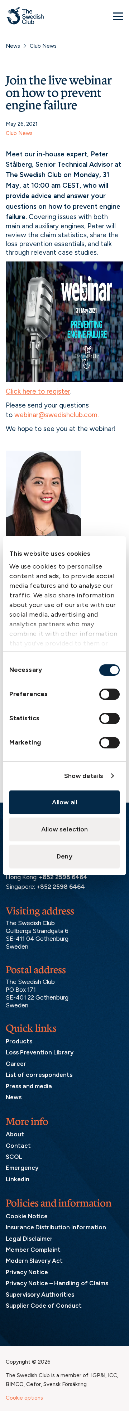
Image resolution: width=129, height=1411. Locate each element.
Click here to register (38, 391)
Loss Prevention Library (39, 1052)
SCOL (14, 1156)
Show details (83, 776)
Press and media (29, 1086)
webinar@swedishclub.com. (56, 415)
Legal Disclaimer (29, 1238)
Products (19, 1041)
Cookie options (24, 1398)
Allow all (64, 802)
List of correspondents (39, 1074)
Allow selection (64, 829)
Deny (64, 856)
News (13, 46)
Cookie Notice (27, 1216)
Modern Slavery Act (34, 1260)
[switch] (109, 694)
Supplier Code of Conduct (44, 1305)
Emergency (22, 1167)
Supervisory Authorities (40, 1294)
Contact (18, 1145)
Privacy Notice (27, 1272)
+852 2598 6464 (63, 877)
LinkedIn (17, 1179)
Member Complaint (33, 1249)
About (15, 1134)
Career (16, 1063)
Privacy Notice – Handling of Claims (57, 1283)
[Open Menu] (118, 16)
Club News (43, 46)
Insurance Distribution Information (56, 1227)
